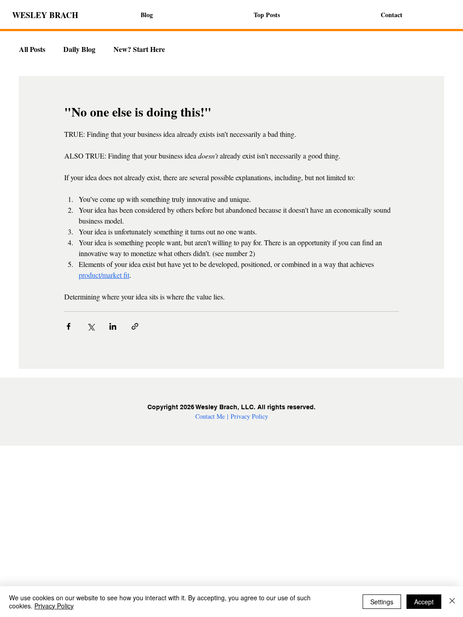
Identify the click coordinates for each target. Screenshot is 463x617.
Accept (424, 601)
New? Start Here (139, 49)
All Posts (32, 49)
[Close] (452, 602)
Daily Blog (79, 49)
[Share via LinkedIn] (113, 326)
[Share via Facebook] (68, 326)
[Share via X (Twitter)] (90, 326)
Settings (381, 601)
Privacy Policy (249, 416)
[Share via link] (135, 326)
